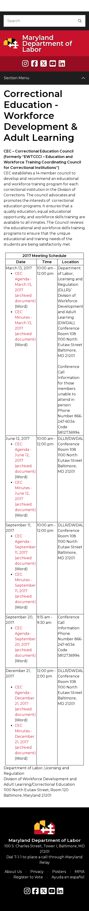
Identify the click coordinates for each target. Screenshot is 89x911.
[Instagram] (25, 63)
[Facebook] (34, 63)
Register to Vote (28, 877)
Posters (59, 871)
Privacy (37, 871)
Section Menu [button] (16, 78)
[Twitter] (43, 891)
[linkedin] (62, 63)
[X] (43, 63)
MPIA (79, 871)
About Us (13, 871)
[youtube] (53, 63)
